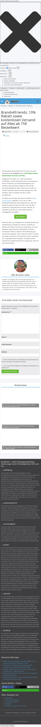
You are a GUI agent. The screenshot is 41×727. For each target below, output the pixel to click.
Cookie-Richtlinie (9, 92)
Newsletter (8, 704)
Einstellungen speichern (33, 88)
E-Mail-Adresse (7, 344)
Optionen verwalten (10, 79)
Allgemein (11, 106)
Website (4, 352)
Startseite (3, 106)
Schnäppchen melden (11, 702)
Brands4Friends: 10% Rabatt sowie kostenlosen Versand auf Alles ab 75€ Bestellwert (18, 120)
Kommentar (6, 312)
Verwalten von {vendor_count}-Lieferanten (17, 83)
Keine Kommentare (33, 131)
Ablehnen (12, 88)
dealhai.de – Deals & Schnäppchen (15, 706)
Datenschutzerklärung (10, 94)
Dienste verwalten (9, 81)
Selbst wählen (21, 88)
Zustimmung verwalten (7, 726)
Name (4, 337)
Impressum (7, 96)
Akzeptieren (4, 88)
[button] (20, 32)
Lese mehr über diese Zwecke (13, 85)
